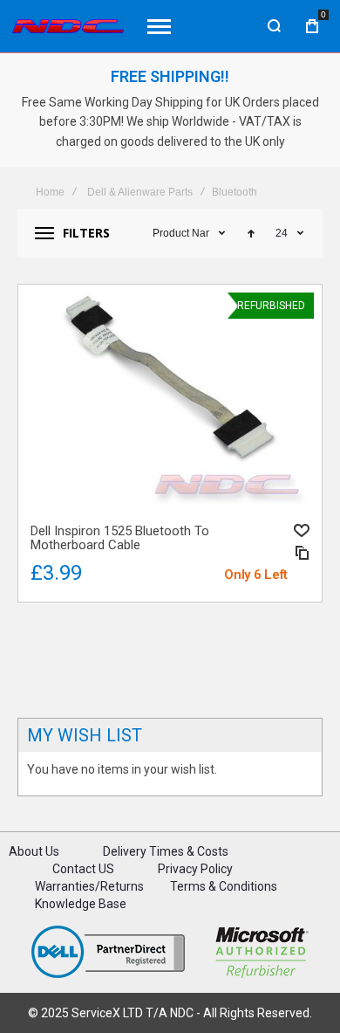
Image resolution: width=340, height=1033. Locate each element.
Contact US (83, 869)
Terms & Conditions (223, 886)
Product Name (181, 233)
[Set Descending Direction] (251, 233)
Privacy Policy (195, 869)
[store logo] (68, 26)
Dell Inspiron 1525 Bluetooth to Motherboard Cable (170, 401)
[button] (301, 530)
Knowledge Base (80, 904)
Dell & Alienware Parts (140, 192)
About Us (34, 851)
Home (50, 192)
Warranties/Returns (89, 886)
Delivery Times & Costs (165, 851)
